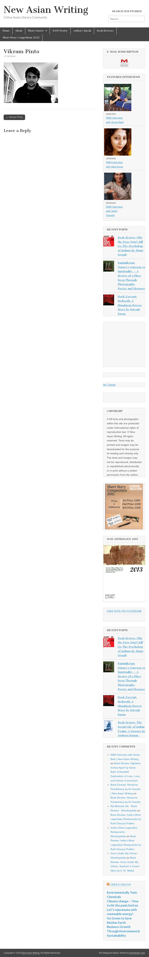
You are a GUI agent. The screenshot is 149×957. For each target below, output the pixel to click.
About (18, 30)
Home (6, 30)
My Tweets (109, 384)
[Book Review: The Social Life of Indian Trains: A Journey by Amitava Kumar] (108, 726)
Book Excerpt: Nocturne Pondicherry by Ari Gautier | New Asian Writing (125, 789)
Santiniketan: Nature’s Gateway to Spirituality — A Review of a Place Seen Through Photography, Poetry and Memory (131, 275)
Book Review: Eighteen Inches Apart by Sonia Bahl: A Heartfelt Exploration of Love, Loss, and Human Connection (125, 772)
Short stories (36, 30)
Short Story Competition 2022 (21, 37)
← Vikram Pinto (14, 117)
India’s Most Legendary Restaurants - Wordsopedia (123, 832)
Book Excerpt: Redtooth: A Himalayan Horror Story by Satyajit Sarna (130, 305)
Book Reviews (105, 30)
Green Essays (120, 884)
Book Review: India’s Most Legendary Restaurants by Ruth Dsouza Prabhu (125, 819)
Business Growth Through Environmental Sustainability (123, 931)
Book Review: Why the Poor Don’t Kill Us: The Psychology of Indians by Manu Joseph (130, 246)
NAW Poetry (60, 30)
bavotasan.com (137, 953)
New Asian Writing (46, 9)
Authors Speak (82, 30)
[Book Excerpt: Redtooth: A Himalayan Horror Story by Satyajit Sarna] (108, 300)
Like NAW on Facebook (124, 611)
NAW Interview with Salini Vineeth (114, 211)
